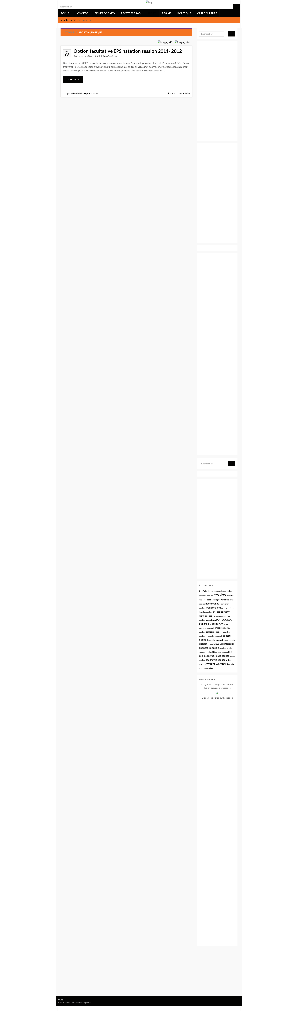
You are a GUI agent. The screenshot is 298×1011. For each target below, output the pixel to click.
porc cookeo (219, 628)
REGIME (167, 13)
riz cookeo (223, 652)
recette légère (215, 644)
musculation (211, 620)
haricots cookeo (227, 608)
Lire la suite (73, 79)
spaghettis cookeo (216, 659)
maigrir (227, 612)
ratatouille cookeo (213, 636)
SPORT (151, 13)
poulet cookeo (212, 632)
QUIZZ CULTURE (207, 13)
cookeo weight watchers (218, 599)
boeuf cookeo (214, 591)
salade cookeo (221, 655)
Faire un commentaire (179, 93)
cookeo (221, 594)
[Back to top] (291, 1004)
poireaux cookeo (206, 628)
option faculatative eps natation (82, 93)
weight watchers (217, 664)
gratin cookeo (213, 607)
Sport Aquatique (110, 56)
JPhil (78, 56)
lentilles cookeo (205, 612)
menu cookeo (205, 615)
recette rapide (227, 644)
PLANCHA (223, 624)
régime (210, 655)
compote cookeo (206, 596)
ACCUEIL (66, 13)
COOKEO (83, 13)
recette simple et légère (209, 652)
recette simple (225, 648)
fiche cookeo (212, 603)
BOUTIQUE (184, 13)
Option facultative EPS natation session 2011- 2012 (128, 51)
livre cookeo (218, 612)
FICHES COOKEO (105, 13)
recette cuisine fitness (218, 640)
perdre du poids (208, 623)
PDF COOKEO (224, 619)
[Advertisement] (126, 126)
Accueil (64, 20)
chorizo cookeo (226, 591)
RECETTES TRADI (131, 13)
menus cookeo (218, 616)
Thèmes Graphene (82, 1002)
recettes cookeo (209, 647)
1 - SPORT (72, 20)
